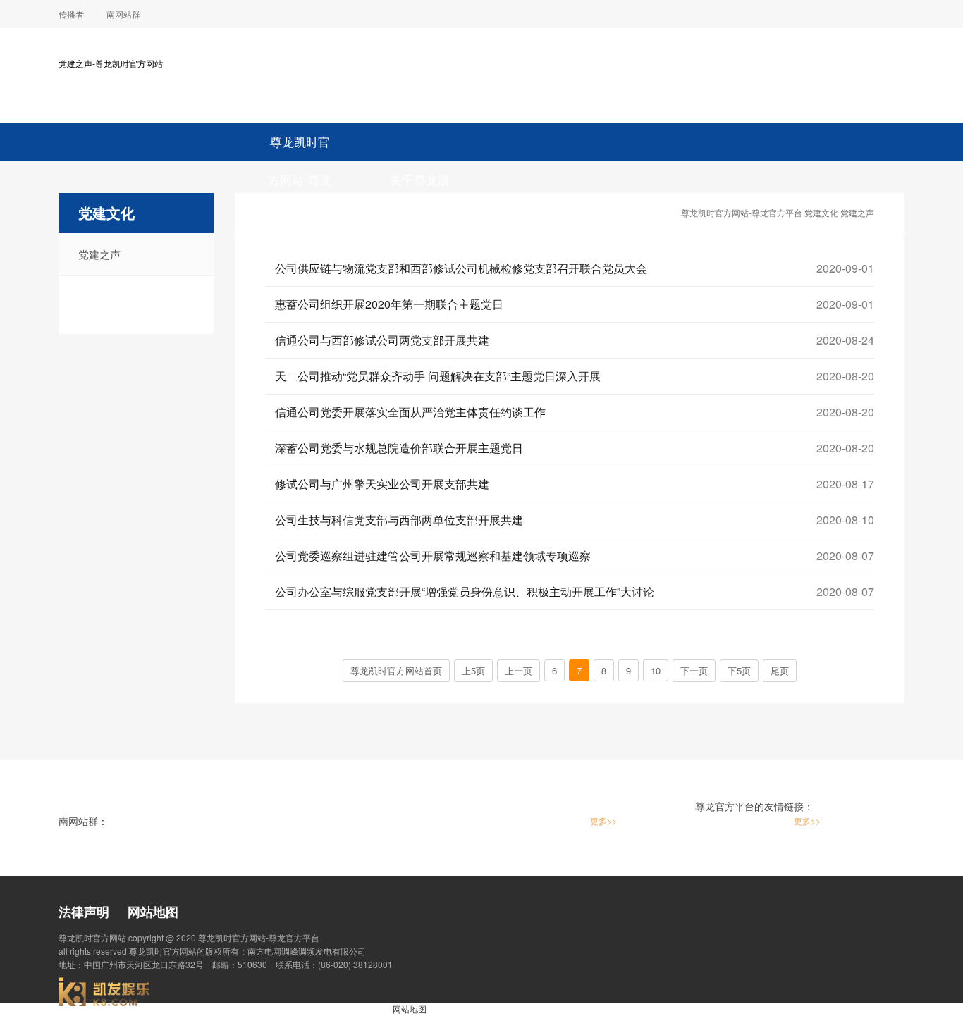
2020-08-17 (845, 484)
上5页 (473, 670)
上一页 (518, 670)
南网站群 (123, 14)
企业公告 (661, 217)
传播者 (71, 14)
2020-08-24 (845, 340)
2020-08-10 (845, 520)
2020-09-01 (845, 268)
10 (656, 670)
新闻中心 (540, 217)
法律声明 (84, 912)
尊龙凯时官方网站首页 (396, 670)
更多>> (603, 820)
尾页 (780, 670)
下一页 (694, 670)
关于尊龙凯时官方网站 (420, 185)
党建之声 (99, 254)
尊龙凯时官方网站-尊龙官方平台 (300, 146)
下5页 (739, 670)
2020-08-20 (845, 376)
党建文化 (821, 212)
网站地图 (153, 912)
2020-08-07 (845, 555)
